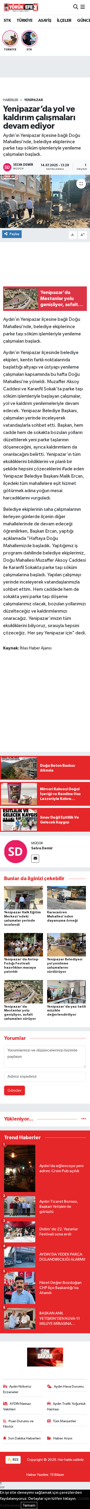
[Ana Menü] (82, 7)
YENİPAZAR (33, 100)
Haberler (10, 100)
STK (7, 20)
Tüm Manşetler (64, 1421)
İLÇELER (64, 20)
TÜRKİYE (25, 20)
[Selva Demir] (15, 851)
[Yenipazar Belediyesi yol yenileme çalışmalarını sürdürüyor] (66, 945)
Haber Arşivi (62, 1438)
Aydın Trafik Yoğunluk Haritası (66, 1406)
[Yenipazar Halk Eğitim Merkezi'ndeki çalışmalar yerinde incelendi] (23, 897)
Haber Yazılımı (37, 1475)
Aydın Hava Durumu (69, 1386)
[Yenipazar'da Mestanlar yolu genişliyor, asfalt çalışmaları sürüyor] (23, 992)
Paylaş (14, 234)
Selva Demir (42, 848)
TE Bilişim (57, 1475)
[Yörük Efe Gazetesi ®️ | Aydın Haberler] (21, 7)
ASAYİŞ (44, 20)
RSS (15, 1460)
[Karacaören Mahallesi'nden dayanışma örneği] (66, 897)
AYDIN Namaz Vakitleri (17, 1406)
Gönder (14, 1091)
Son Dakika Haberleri (24, 1438)
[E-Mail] (35, 859)
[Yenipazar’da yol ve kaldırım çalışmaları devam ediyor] (45, 201)
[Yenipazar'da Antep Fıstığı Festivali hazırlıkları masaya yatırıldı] (23, 945)
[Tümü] (83, 1119)
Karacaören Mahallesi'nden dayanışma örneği (62, 916)
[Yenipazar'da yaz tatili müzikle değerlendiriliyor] (66, 992)
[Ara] (75, 7)
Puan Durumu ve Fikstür (18, 1423)
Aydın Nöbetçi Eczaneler (17, 1389)
